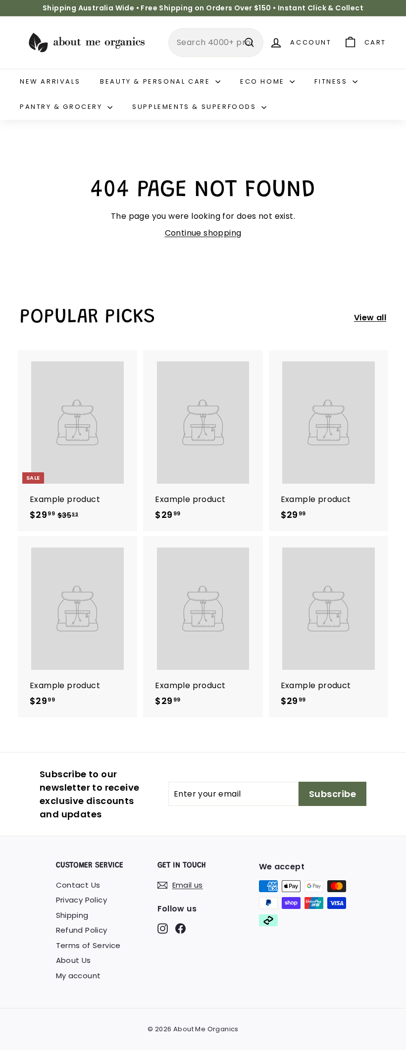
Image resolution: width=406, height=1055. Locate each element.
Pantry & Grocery (62, 106)
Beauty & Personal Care (156, 81)
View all (370, 317)
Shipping (72, 915)
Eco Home (263, 81)
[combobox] (215, 42)
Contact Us (78, 885)
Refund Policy (81, 930)
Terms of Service (88, 945)
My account (78, 975)
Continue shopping (203, 233)
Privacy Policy (81, 900)
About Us (73, 960)
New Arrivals (50, 81)
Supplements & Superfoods (195, 106)
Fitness (332, 81)
